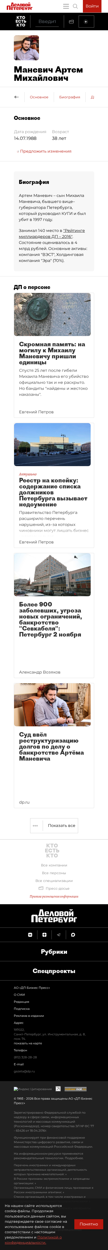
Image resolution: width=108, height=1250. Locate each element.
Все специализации (54, 880)
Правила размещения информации (54, 896)
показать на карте (28, 1043)
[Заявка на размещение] (86, 22)
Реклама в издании (29, 1016)
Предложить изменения (45, 151)
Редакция (21, 1002)
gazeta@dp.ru (24, 1071)
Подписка (22, 1009)
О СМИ (19, 995)
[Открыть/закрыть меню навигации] (66, 6)
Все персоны (54, 873)
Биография (69, 97)
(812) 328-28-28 (25, 1057)
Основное (39, 97)
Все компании (54, 865)
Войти (92, 6)
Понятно (89, 1224)
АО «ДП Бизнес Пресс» (32, 988)
